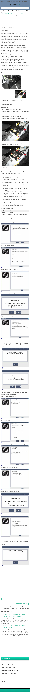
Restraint (24, 13)
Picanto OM (7, 1)
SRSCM (2, 15)
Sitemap (22, 1)
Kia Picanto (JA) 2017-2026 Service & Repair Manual (11, 13)
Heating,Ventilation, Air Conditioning (10, 670)
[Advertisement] (15, 20)
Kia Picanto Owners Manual (8, 664)
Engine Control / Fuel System (9, 673)
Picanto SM (13, 1)
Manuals (3, 1)
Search (26, 1)
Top (19, 1)
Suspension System (7, 676)
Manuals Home (5, 662)
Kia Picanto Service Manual (8, 667)
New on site (5, 678)
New (17, 1)
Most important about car (8, 681)
